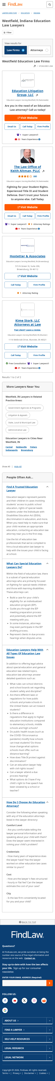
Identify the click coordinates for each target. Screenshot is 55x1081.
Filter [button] (9, 32)
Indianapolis (12, 450)
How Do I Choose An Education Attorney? (25, 804)
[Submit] (49, 983)
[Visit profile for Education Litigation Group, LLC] (27, 80)
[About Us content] (50, 1020)
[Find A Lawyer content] (50, 1030)
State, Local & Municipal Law (21, 422)
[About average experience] (39, 139)
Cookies (43, 1073)
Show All (6, 466)
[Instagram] (34, 1000)
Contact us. (29, 958)
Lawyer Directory (9, 13)
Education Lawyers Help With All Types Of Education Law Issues (24, 653)
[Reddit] (44, 1000)
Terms (5, 1073)
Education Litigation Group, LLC (27, 93)
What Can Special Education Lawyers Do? (23, 565)
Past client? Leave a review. (27, 330)
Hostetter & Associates (27, 256)
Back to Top (29, 922)
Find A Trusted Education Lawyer (22, 488)
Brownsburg (27, 450)
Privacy (16, 1073)
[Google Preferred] (5, 1010)
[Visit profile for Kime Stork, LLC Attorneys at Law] (27, 310)
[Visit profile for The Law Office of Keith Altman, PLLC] (27, 156)
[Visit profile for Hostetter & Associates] (27, 245)
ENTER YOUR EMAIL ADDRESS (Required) (22, 977)
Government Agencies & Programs (24, 407)
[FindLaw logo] (16, 4)
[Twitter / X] (24, 1000)
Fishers (33, 447)
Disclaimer (29, 1073)
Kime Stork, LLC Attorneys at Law (27, 322)
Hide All (18, 466)
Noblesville (21, 447)
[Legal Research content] (50, 1048)
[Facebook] (5, 1000)
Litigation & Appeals (17, 415)
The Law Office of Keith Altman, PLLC (25, 168)
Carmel (9, 447)
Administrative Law (17, 430)
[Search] (50, 4)
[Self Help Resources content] (50, 1039)
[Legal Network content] (50, 1057)
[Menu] (4, 4)
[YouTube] (14, 1000)
